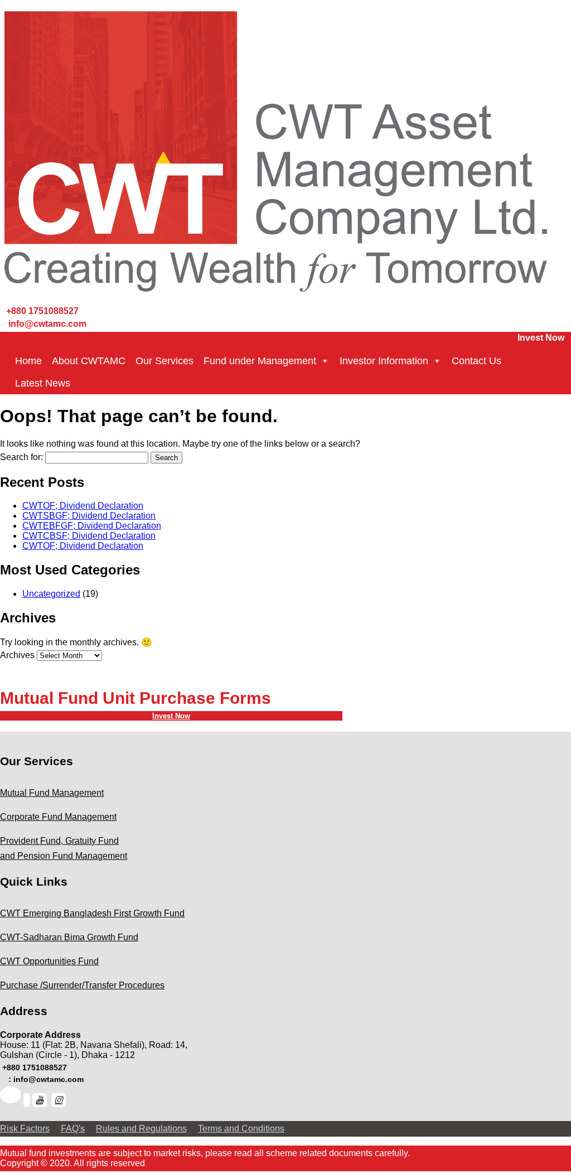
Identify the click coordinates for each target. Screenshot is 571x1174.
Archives (17, 655)
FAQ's (73, 1128)
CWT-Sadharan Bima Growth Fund (69, 937)
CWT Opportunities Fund (49, 961)
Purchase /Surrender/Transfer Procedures (82, 985)
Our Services (164, 360)
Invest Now (540, 337)
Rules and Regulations (141, 1128)
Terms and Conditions (241, 1128)
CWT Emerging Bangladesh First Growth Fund (92, 913)
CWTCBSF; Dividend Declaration (89, 535)
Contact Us (476, 360)
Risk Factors (25, 1128)
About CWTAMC (88, 360)
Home (28, 360)
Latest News (42, 383)
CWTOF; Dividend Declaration (82, 505)
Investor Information (384, 360)
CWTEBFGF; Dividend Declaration (91, 525)
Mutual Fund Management (52, 793)
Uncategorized (51, 593)
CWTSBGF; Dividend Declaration (89, 515)
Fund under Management (260, 360)
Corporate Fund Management (58, 817)
